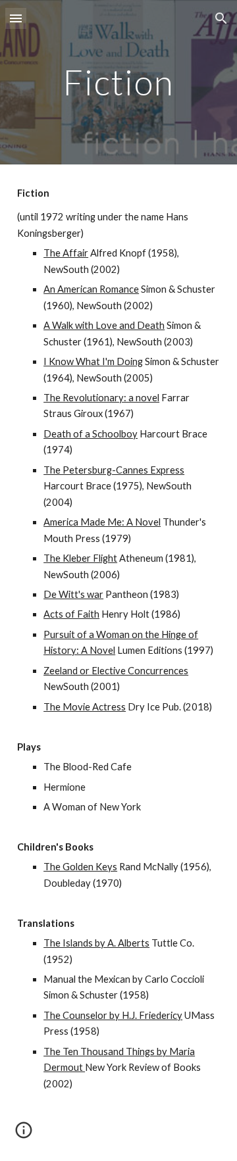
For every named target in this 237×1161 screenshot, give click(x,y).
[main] (118, 82)
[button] (16, 18)
